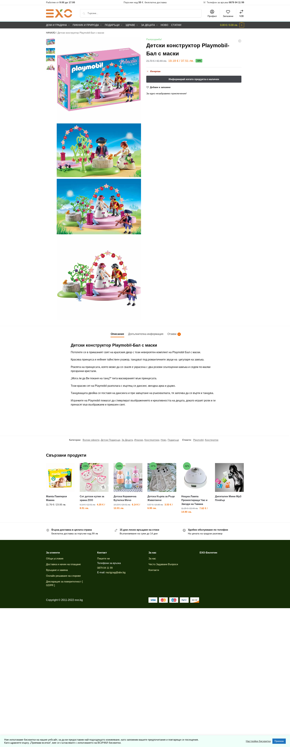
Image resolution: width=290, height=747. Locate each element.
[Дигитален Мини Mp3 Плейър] (229, 477)
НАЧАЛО (51, 32)
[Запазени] (69, 468)
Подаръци (173, 440)
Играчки (138, 440)
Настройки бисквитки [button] (258, 741)
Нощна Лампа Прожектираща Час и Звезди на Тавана (194, 500)
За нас (152, 558)
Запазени (228, 16)
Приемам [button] (279, 741)
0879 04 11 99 (105, 567)
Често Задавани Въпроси (163, 564)
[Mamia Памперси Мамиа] (60, 477)
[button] (232, 25)
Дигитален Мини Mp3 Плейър (228, 498)
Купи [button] (128, 515)
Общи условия (54, 558)
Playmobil (198, 440)
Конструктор (211, 440)
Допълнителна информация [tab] (145, 334)
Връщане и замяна (57, 570)
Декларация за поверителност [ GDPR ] (64, 583)
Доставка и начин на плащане (63, 564)
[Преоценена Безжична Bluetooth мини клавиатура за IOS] (239, 41)
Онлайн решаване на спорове (63, 575)
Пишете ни (103, 558)
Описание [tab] (117, 334)
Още (229, 506)
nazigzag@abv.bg (115, 572)
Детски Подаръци (110, 440)
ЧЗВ (241, 16)
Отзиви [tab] (173, 334)
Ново (163, 440)
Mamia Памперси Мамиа (56, 498)
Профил (212, 16)
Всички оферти (91, 440)
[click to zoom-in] (99, 79)
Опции (60, 511)
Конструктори (151, 440)
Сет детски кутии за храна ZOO (92, 498)
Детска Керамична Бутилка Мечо (125, 498)
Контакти (153, 570)
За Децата (127, 440)
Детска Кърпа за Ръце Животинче (161, 498)
